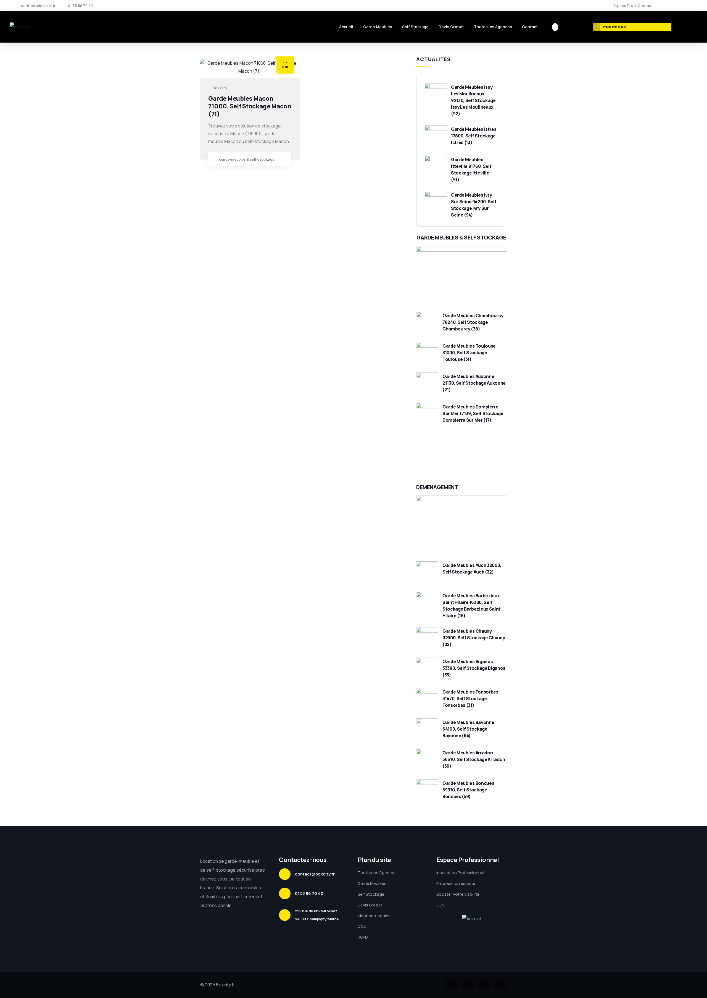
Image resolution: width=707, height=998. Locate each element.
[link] (284, 159)
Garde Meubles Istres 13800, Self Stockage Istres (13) (474, 135)
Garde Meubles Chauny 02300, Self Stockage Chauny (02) (473, 637)
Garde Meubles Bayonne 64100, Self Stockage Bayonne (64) (468, 729)
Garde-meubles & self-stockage (247, 159)
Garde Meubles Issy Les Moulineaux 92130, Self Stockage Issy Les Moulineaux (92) (473, 100)
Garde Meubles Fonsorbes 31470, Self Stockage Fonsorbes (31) (470, 698)
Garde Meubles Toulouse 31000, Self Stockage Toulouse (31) (469, 352)
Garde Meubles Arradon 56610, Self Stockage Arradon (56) (473, 759)
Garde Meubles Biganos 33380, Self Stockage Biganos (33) (473, 668)
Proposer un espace (615, 26)
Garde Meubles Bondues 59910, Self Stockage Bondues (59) (468, 789)
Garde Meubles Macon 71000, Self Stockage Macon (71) (249, 106)
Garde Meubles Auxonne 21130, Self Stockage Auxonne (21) (474, 383)
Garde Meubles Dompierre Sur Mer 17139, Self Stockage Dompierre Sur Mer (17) (472, 413)
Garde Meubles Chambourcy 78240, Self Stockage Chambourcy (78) (472, 322)
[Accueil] (19, 26)
